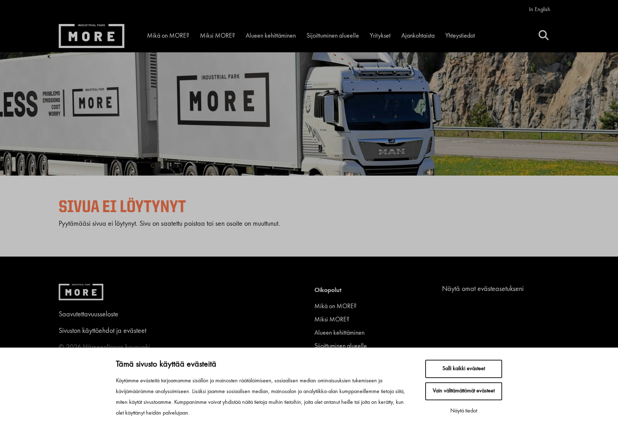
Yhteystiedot (460, 36)
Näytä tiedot (463, 411)
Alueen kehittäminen (271, 36)
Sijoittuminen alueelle (332, 36)
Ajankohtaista (418, 36)
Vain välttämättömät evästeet (464, 391)
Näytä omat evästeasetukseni (483, 289)
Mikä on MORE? (168, 36)
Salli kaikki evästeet (463, 369)
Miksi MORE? (217, 36)
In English (539, 10)
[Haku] (543, 36)
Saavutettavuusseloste (88, 314)
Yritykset (380, 36)
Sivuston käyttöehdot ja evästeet (102, 331)
